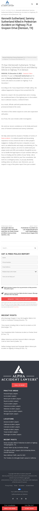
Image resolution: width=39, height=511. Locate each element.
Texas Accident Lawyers (11, 432)
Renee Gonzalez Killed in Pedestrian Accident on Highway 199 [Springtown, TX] (20, 444)
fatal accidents (5, 138)
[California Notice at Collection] (19, 494)
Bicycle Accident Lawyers (11, 401)
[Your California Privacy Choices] (19, 490)
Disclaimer (21, 485)
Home (3, 10)
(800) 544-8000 (9, 508)
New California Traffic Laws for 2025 (14, 455)
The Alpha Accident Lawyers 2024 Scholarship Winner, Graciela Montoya (19, 451)
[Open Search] (32, 4)
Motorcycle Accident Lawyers (12, 399)
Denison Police (27, 73)
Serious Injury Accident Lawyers (13, 411)
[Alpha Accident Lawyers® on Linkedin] (26, 498)
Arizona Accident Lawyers (11, 422)
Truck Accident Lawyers (11, 404)
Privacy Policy (16, 307)
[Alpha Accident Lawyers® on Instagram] (22, 498)
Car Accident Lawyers (10, 396)
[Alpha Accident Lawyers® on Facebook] (13, 498)
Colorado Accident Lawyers (12, 427)
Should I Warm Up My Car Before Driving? (16, 447)
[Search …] (35, 248)
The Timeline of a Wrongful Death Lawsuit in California (20, 458)
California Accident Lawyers (12, 424)
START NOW (29, 508)
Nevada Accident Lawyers (11, 429)
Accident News (10, 10)
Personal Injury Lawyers (11, 393)
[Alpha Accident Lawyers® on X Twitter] (17, 498)
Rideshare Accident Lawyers (12, 409)
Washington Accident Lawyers (12, 434)
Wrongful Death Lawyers (11, 414)
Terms (15, 485)
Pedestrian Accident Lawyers (12, 406)
